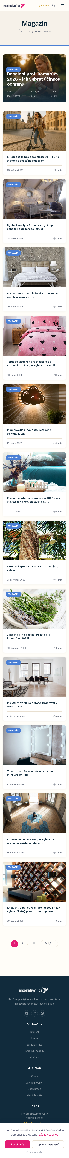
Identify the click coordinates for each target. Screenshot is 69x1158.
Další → (49, 943)
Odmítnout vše (34, 1152)
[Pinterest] (42, 1013)
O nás (34, 1076)
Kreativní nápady (34, 1050)
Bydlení (34, 1032)
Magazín (34, 1057)
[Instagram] (34, 1013)
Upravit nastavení (48, 1144)
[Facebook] (27, 1013)
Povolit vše (17, 1144)
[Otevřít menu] (62, 6)
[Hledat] (53, 5)
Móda (34, 1038)
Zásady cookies (48, 1134)
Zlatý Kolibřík (34, 1095)
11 (34, 943)
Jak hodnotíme (34, 1082)
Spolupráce (34, 1088)
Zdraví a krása (34, 1044)
